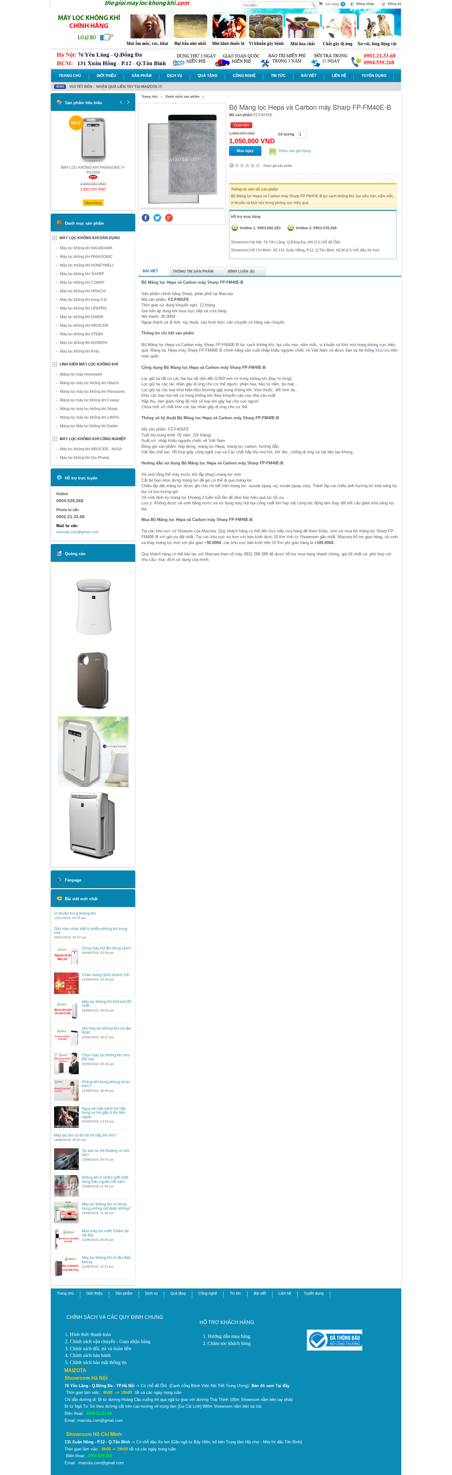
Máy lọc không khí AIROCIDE (84, 325)
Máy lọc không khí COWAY (82, 282)
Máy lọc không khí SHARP (82, 274)
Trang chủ (70, 75)
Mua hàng (93, 203)
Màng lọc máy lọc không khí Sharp (88, 409)
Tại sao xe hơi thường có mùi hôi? (105, 1152)
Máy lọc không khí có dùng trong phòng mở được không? (106, 1206)
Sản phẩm (142, 75)
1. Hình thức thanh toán (88, 1334)
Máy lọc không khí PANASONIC (86, 256)
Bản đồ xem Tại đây (270, 1385)
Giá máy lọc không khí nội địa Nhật (106, 1030)
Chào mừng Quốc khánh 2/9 (105, 974)
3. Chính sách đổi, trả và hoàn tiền (98, 1348)
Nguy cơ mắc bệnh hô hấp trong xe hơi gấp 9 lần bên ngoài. (104, 1112)
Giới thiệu (106, 75)
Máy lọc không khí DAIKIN (81, 317)
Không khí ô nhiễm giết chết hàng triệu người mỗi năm (105, 1179)
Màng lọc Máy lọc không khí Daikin (89, 426)
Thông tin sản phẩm (192, 271)
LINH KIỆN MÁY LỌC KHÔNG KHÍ (89, 364)
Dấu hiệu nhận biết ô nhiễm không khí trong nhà (90, 930)
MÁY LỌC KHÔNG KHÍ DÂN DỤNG (90, 238)
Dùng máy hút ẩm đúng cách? (107, 948)
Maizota (382, 350)
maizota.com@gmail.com (77, 532)
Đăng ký (394, 4)
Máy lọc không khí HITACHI (82, 291)
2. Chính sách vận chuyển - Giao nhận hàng (107, 1341)
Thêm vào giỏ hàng (294, 151)
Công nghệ (244, 75)
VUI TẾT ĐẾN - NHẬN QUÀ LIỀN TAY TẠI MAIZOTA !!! (115, 87)
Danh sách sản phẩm (182, 96)
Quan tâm (241, 125)
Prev (121, 102)
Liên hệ (339, 75)
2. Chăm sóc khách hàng (227, 1343)
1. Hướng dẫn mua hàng (226, 1336)
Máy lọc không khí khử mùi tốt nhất (106, 1003)
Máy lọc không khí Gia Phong (84, 458)
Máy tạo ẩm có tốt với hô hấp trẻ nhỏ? (85, 1135)
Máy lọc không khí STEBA (81, 334)
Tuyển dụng (374, 75)
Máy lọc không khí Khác (80, 351)
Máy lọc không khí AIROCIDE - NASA (91, 449)
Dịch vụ (174, 75)
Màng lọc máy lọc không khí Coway (89, 400)
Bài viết (308, 75)
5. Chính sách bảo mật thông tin (96, 1362)
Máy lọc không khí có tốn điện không (106, 1259)
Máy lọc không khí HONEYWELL (87, 265)
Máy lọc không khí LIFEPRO (83, 308)
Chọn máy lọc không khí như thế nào (105, 1057)
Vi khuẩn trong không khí (75, 913)
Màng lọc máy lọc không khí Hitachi (89, 383)
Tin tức (278, 75)
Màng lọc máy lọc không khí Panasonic (92, 391)
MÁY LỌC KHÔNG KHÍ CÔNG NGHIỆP (93, 439)
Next (127, 102)
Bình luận (241, 271)
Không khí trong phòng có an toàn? (106, 1083)
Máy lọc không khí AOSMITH (83, 343)
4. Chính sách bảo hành (88, 1355)
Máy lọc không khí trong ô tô (83, 300)
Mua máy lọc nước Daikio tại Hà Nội (105, 1232)
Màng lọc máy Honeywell (81, 374)
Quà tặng (207, 75)
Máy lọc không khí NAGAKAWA (86, 248)
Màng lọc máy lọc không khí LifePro (89, 417)
